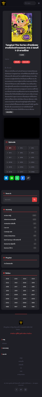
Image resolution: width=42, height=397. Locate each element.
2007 (33, 295)
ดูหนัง (21, 333)
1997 (15, 307)
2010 (7, 295)
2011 (33, 291)
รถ (21, 368)
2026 (7, 279)
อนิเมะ (24, 333)
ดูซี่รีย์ (17, 333)
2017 (15, 287)
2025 (15, 279)
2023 (33, 279)
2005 (16, 299)
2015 (33, 287)
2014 (7, 291)
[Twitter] (21, 389)
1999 (33, 303)
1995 (33, 307)
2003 (33, 299)
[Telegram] (6, 178)
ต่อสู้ (21, 358)
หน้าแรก (4, 343)
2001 (15, 303)
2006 (7, 299)
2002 (7, 303)
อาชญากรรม (21, 374)
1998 (7, 307)
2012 (24, 291)
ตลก (21, 371)
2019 (33, 283)
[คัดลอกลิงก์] (28, 178)
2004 (24, 299)
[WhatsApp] (17, 178)
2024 (24, 279)
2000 (24, 303)
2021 (16, 283)
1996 (24, 307)
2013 (16, 291)
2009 (16, 295)
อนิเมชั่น (17, 62)
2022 (7, 283)
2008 (24, 295)
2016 (24, 287)
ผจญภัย (21, 361)
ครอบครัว (26, 62)
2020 (24, 283)
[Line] (11, 178)
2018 (7, 287)
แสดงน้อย (9, 112)
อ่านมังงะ (12, 333)
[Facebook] (22, 178)
